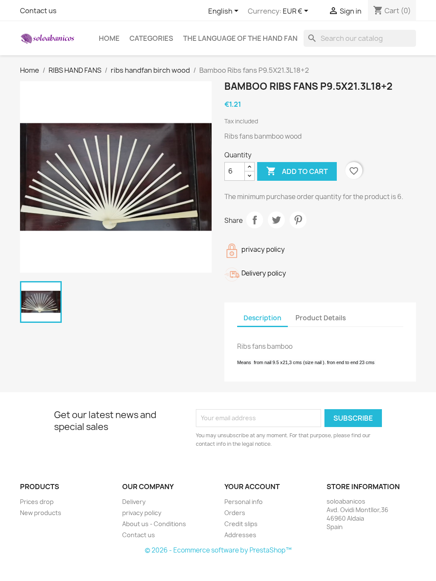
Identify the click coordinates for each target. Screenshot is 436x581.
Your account (252, 486)
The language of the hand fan (240, 38)
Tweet (276, 219)
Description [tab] (262, 317)
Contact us (38, 10)
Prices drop (37, 502)
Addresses (240, 535)
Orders (234, 513)
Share (254, 219)
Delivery (134, 502)
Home (109, 38)
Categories (151, 38)
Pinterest (298, 219)
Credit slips (241, 524)
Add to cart (297, 171)
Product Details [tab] (320, 317)
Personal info (243, 502)
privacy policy (141, 513)
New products (40, 513)
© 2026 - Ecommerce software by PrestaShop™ (218, 550)
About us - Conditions (154, 524)
